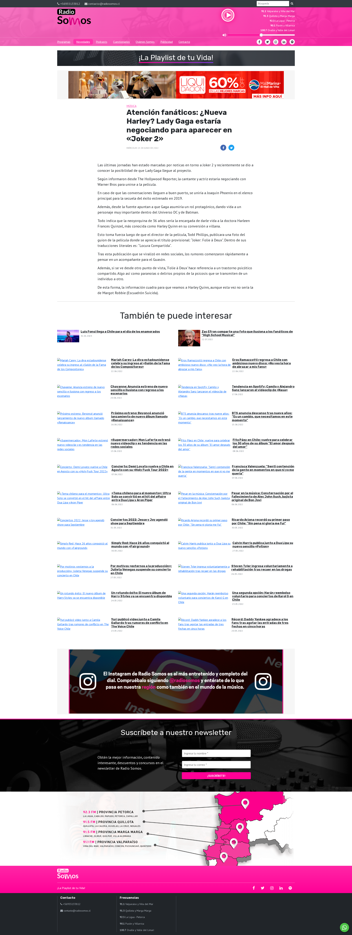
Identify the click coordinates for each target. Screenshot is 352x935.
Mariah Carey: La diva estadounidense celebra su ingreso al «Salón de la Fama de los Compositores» (140, 363)
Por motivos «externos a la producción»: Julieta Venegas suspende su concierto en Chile (141, 569)
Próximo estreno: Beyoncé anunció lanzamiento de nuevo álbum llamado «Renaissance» (139, 416)
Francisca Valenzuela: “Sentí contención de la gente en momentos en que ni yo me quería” (263, 470)
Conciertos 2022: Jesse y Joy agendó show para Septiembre (139, 521)
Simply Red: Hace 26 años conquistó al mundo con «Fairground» (140, 544)
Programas (63, 42)
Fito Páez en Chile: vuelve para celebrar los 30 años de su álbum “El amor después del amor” (263, 443)
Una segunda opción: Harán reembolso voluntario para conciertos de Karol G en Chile (262, 596)
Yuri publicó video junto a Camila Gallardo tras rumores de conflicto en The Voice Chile (139, 623)
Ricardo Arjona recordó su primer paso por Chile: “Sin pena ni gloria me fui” (261, 521)
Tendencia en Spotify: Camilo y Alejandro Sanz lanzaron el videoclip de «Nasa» (263, 388)
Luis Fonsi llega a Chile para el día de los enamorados (120, 331)
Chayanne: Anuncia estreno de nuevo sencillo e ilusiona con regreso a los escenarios (139, 390)
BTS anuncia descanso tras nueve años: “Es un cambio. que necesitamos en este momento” (262, 416)
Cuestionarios (121, 42)
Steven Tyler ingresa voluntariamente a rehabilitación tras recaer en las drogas (262, 567)
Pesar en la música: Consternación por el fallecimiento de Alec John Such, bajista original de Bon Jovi (262, 496)
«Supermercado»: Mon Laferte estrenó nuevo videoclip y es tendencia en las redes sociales (140, 443)
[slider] (261, 35)
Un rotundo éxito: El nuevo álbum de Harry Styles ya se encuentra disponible (141, 594)
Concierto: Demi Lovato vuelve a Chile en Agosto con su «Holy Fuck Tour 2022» (142, 468)
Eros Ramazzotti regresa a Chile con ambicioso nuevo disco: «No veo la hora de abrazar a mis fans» (261, 363)
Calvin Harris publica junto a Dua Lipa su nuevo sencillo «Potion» (262, 544)
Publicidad (166, 42)
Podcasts (101, 42)
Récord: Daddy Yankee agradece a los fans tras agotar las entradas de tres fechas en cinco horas (260, 623)
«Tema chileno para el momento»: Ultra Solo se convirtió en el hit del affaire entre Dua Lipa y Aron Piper (141, 496)
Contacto (184, 42)
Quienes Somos (145, 42)
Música (131, 106)
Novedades (83, 42)
